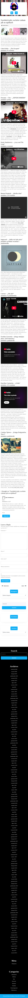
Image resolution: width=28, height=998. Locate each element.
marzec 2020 (14, 789)
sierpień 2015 (14, 890)
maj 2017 (14, 852)
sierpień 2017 (14, 845)
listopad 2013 (14, 935)
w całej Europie (13, 128)
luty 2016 (14, 876)
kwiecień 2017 (14, 854)
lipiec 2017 (14, 847)
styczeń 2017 (14, 861)
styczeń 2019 (14, 816)
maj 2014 (14, 923)
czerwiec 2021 (14, 765)
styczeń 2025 (14, 693)
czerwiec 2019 (14, 810)
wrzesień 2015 (14, 888)
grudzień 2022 (14, 740)
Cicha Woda (9, 136)
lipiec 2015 (14, 892)
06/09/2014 (5, 25)
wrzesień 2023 (14, 720)
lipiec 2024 (14, 705)
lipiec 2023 (14, 725)
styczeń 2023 (14, 738)
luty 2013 (14, 950)
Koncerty (14, 981)
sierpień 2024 (14, 702)
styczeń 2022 (14, 749)
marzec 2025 (14, 691)
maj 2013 (14, 943)
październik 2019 (14, 801)
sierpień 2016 (14, 868)
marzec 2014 (14, 928)
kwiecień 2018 (14, 830)
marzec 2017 (14, 856)
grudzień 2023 (14, 714)
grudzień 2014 (14, 908)
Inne (14, 979)
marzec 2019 (14, 814)
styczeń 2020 (14, 794)
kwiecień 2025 (14, 689)
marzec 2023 (14, 734)
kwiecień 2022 (14, 747)
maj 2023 (14, 729)
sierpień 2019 (14, 805)
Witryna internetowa (5, 566)
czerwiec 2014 (14, 921)
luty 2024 (14, 709)
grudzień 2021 (14, 751)
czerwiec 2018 (14, 825)
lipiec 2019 (14, 807)
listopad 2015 (14, 883)
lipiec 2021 (14, 763)
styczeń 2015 (14, 905)
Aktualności (14, 974)
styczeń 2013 (14, 952)
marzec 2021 (14, 772)
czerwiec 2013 (14, 941)
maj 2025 (14, 687)
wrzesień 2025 (14, 678)
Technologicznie (14, 988)
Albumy (14, 976)
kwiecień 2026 (14, 669)
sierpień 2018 (14, 821)
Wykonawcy (14, 990)
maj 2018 (14, 827)
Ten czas (19, 136)
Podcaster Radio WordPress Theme (10, 996)
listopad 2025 (14, 673)
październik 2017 (14, 841)
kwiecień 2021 (14, 769)
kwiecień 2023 (14, 731)
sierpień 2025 (14, 680)
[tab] (11, 12)
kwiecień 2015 (14, 899)
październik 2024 (14, 698)
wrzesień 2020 (14, 783)
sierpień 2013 (14, 939)
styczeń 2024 (14, 711)
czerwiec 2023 (14, 727)
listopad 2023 (14, 716)
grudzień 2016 (14, 863)
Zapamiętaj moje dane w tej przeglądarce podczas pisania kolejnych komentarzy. (13, 576)
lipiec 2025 (14, 682)
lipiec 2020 (14, 785)
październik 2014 (14, 912)
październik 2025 (14, 676)
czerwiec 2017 (14, 850)
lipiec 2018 (14, 823)
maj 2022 (14, 745)
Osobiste (14, 985)
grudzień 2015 (14, 881)
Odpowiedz (6, 516)
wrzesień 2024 (14, 700)
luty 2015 (14, 903)
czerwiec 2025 (14, 685)
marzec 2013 (14, 948)
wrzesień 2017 (14, 843)
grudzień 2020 (14, 778)
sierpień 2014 (14, 917)
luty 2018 (14, 832)
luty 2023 (14, 736)
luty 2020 (14, 792)
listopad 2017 (14, 838)
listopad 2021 (14, 754)
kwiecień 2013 (14, 946)
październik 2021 (14, 756)
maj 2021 (14, 767)
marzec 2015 (14, 901)
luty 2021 (14, 774)
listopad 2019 (14, 798)
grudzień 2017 (14, 836)
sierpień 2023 (14, 722)
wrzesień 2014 (14, 914)
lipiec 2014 (14, 919)
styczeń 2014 (14, 932)
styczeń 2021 (14, 776)
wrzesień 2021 (14, 758)
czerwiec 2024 (14, 707)
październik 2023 (14, 718)
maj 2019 (14, 812)
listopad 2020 (14, 780)
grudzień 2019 (14, 796)
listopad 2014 (14, 910)
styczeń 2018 (14, 834)
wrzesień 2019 (14, 803)
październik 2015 (14, 885)
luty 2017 (14, 859)
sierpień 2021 (14, 760)
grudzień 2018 (14, 818)
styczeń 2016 (14, 879)
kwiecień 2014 (14, 926)
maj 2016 (14, 872)
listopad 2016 (14, 865)
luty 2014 (14, 930)
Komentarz (3, 530)
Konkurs (14, 983)
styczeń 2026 (14, 671)
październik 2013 (14, 937)
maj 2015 (14, 897)
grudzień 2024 (14, 696)
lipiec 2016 (14, 870)
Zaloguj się (14, 963)
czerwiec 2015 (14, 894)
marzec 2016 (14, 874)
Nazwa (3, 551)
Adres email (4, 558)
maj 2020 (14, 787)
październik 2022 (14, 743)
